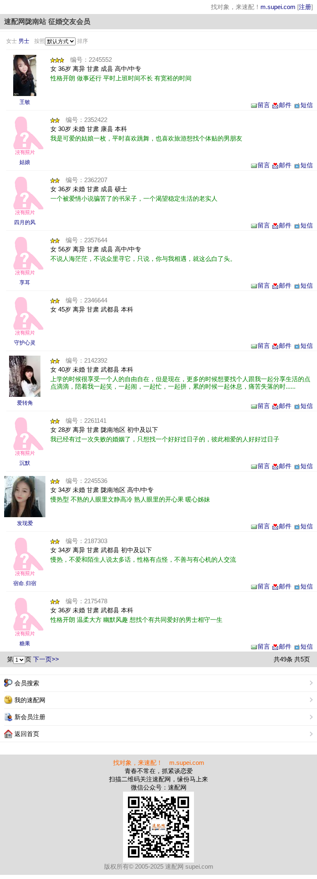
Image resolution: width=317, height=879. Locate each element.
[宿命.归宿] (24, 556)
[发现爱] (24, 496)
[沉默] (24, 436)
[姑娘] (24, 135)
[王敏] (24, 75)
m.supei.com (278, 6)
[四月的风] (24, 195)
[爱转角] (24, 376)
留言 (264, 104)
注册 (305, 6)
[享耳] (24, 256)
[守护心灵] (24, 316)
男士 (24, 41)
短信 (306, 104)
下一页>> (46, 659)
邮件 (285, 104)
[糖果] (24, 617)
